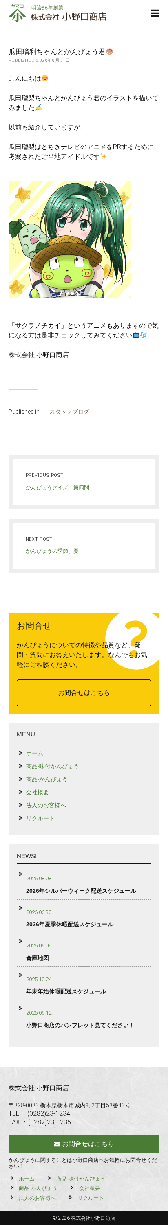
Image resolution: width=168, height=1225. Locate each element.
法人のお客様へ (46, 805)
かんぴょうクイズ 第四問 (57, 487)
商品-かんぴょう (47, 779)
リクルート (40, 818)
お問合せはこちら (84, 693)
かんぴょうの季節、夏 (52, 551)
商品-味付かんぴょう (52, 766)
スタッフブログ (69, 411)
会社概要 (37, 792)
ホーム (34, 753)
